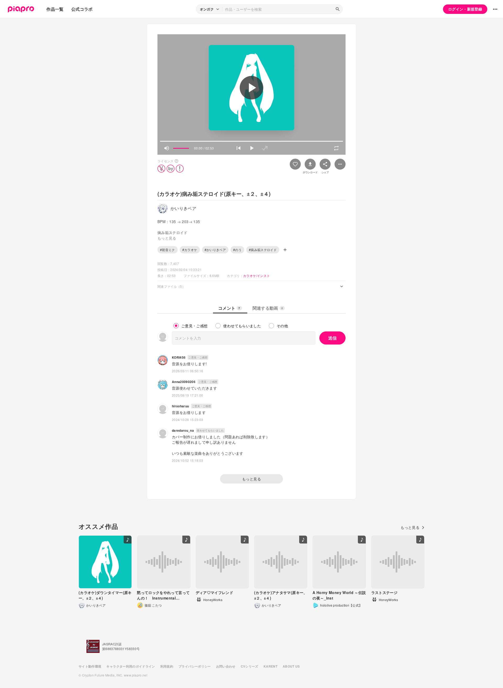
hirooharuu (180, 406)
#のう (237, 249)
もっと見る (251, 478)
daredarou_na (183, 430)
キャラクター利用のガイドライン (130, 666)
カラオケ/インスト (256, 275)
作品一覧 (54, 9)
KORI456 (178, 357)
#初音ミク (167, 249)
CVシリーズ (249, 666)
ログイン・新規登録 (465, 9)
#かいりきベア (215, 249)
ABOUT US (291, 666)
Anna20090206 (183, 381)
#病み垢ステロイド (263, 249)
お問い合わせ (226, 666)
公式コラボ (82, 9)
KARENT (270, 666)
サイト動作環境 (90, 666)
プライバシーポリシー (194, 666)
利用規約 (166, 666)
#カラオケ (189, 249)
